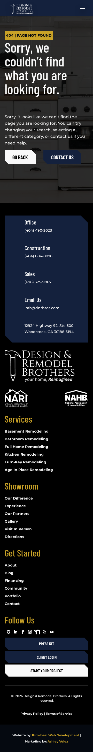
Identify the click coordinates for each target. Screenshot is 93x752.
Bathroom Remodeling (26, 439)
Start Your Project (46, 670)
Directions (14, 537)
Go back (20, 157)
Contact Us (62, 157)
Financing (14, 581)
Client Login (47, 657)
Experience (15, 506)
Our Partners (17, 514)
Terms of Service (59, 714)
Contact (12, 604)
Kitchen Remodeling (24, 455)
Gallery (11, 522)
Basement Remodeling (27, 431)
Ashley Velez (58, 741)
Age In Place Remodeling (29, 470)
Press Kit (46, 643)
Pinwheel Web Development (55, 735)
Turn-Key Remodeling (25, 462)
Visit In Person (18, 529)
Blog (9, 573)
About (11, 565)
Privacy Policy (31, 714)
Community (16, 589)
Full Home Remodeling (26, 447)
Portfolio (13, 596)
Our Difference (19, 498)
